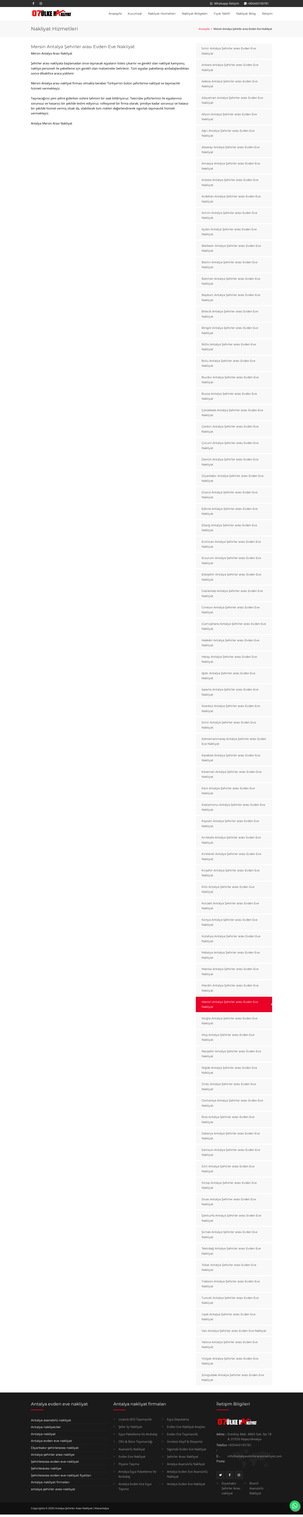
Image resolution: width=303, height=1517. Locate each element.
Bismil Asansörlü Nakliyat (256, 1488)
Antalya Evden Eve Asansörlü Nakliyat (187, 1474)
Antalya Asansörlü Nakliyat (186, 1464)
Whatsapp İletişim (226, 3)
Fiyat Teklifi (222, 13)
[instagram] (40, 3)
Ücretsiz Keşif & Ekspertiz (185, 1442)
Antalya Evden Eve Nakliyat (186, 1484)
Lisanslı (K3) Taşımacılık (135, 1419)
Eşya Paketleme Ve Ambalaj (138, 1434)
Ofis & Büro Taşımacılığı (136, 1442)
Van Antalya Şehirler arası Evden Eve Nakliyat (234, 1331)
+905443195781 (258, 3)
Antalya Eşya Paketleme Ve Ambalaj (137, 1474)
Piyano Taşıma (129, 1464)
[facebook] (33, 3)
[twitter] (220, 1475)
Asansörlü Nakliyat (132, 1449)
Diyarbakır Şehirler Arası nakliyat (231, 1488)
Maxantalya (101, 1508)
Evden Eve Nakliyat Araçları (186, 1427)
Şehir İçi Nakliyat (130, 1427)
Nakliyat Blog (246, 13)
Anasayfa (115, 13)
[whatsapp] (295, 1506)
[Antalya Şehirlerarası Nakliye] (51, 13)
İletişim (267, 13)
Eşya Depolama (178, 1419)
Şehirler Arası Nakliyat (182, 1457)
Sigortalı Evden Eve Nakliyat (186, 1449)
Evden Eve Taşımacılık (182, 1434)
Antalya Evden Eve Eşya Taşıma (135, 1486)
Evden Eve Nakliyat (132, 1457)
